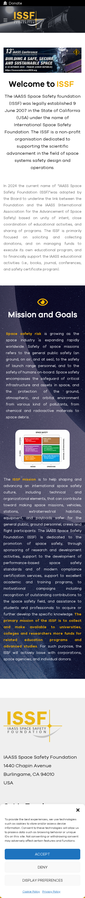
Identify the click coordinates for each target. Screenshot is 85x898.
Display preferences (42, 880)
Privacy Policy (51, 891)
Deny (42, 867)
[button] (78, 810)
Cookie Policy (31, 891)
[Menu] (5, 19)
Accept (42, 854)
